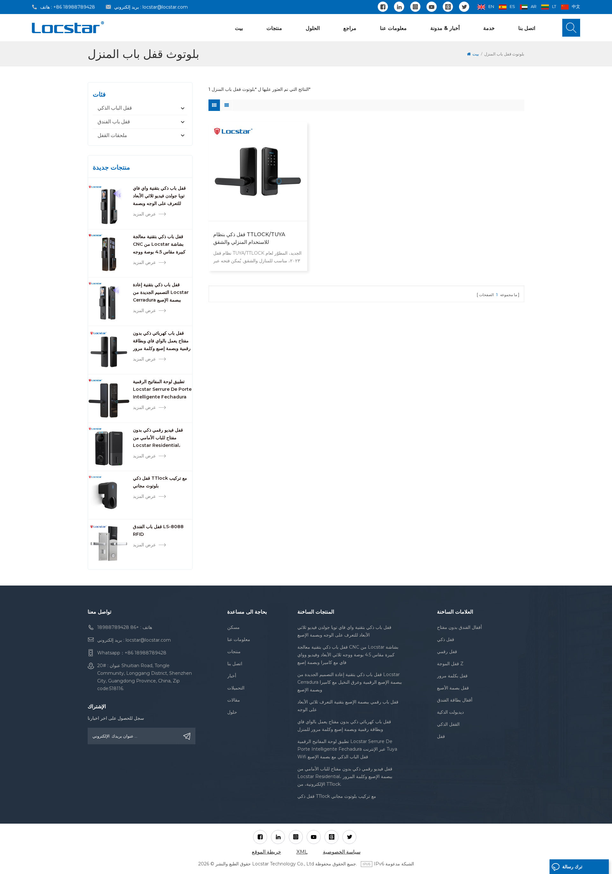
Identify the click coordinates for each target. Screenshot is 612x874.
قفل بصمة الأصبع (453, 688)
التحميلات (235, 688)
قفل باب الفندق (114, 122)
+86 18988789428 (74, 7)
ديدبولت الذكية (450, 712)
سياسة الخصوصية (342, 852)
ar (533, 6)
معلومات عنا (393, 28)
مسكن (233, 627)
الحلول (313, 28)
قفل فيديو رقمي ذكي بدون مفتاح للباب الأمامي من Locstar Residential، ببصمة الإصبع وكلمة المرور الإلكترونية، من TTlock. (158, 438)
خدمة (489, 28)
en (491, 6)
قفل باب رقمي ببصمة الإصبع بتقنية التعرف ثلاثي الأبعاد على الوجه (347, 705)
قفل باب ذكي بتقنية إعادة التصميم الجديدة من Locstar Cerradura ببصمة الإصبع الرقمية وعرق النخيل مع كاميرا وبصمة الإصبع (161, 293)
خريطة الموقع (266, 852)
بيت (239, 28)
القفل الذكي (448, 724)
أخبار (231, 676)
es (512, 6)
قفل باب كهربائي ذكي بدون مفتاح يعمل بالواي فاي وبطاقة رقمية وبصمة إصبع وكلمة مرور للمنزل (162, 341)
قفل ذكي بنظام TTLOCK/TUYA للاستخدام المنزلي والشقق (249, 238)
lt (554, 6)
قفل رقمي (447, 651)
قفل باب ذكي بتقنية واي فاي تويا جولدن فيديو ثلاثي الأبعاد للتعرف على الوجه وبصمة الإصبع (159, 196)
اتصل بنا (526, 28)
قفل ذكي (445, 639)
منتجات (274, 28)
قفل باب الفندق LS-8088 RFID (158, 530)
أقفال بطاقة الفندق (454, 700)
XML (302, 852)
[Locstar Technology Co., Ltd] (68, 27)
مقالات (233, 700)
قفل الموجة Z (450, 663)
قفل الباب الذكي (115, 108)
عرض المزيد (144, 214)
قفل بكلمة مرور (452, 676)
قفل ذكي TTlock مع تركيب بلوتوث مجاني (160, 482)
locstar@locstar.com (165, 7)
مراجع (349, 28)
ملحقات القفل (112, 135)
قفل (441, 736)
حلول (232, 712)
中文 (576, 6)
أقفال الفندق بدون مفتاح (459, 627)
